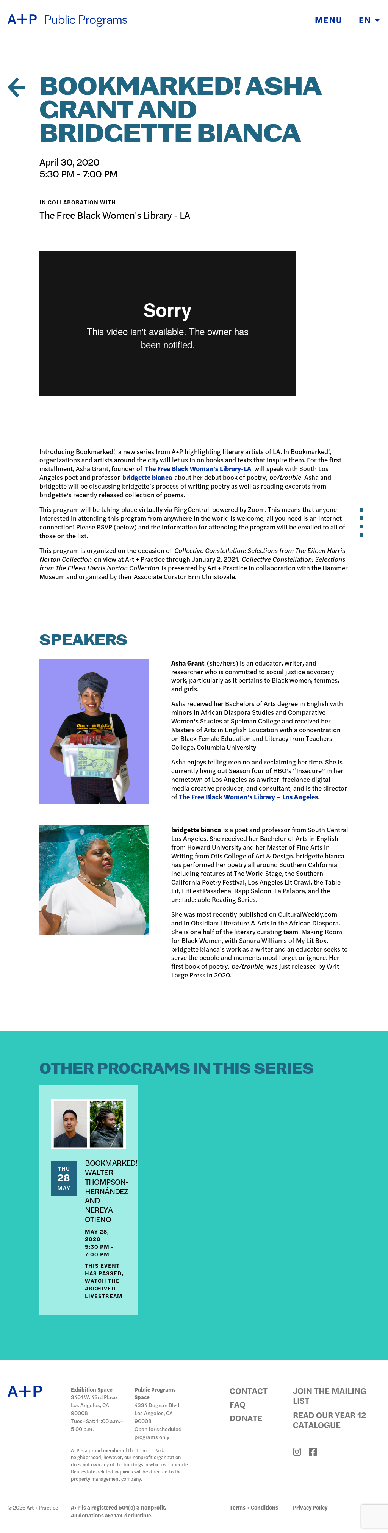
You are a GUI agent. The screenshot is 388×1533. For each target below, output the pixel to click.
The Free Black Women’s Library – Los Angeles (248, 796)
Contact (249, 1390)
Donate (246, 1418)
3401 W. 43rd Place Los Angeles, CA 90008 (94, 1405)
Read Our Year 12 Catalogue (329, 1420)
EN (366, 19)
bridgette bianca (147, 477)
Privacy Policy (310, 1507)
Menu (329, 19)
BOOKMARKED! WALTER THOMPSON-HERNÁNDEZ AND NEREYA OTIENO (111, 1191)
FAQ (238, 1404)
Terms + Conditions (254, 1507)
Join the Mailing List (329, 1395)
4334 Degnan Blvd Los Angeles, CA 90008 (157, 1413)
